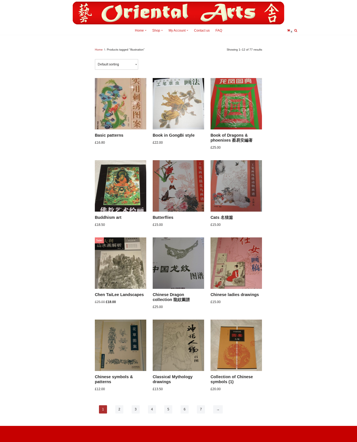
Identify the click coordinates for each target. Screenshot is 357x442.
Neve (61, 431)
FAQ (218, 30)
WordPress (66, 436)
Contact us (202, 30)
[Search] (295, 30)
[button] (145, 30)
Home (99, 49)
